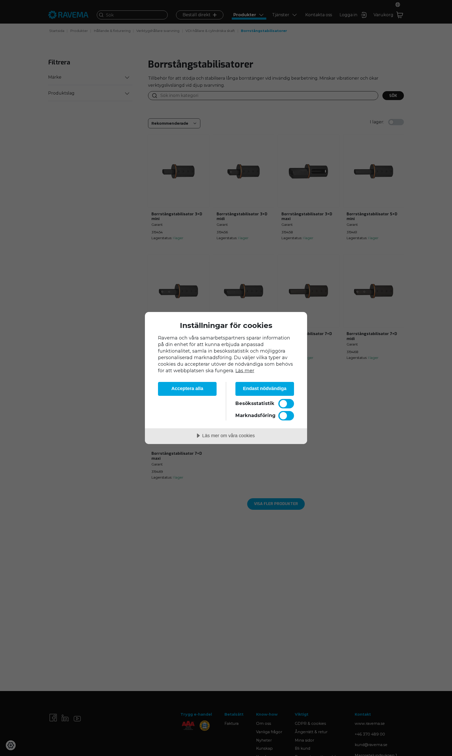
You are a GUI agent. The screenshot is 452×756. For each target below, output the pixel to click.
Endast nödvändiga (264, 388)
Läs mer (244, 371)
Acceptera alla (187, 388)
